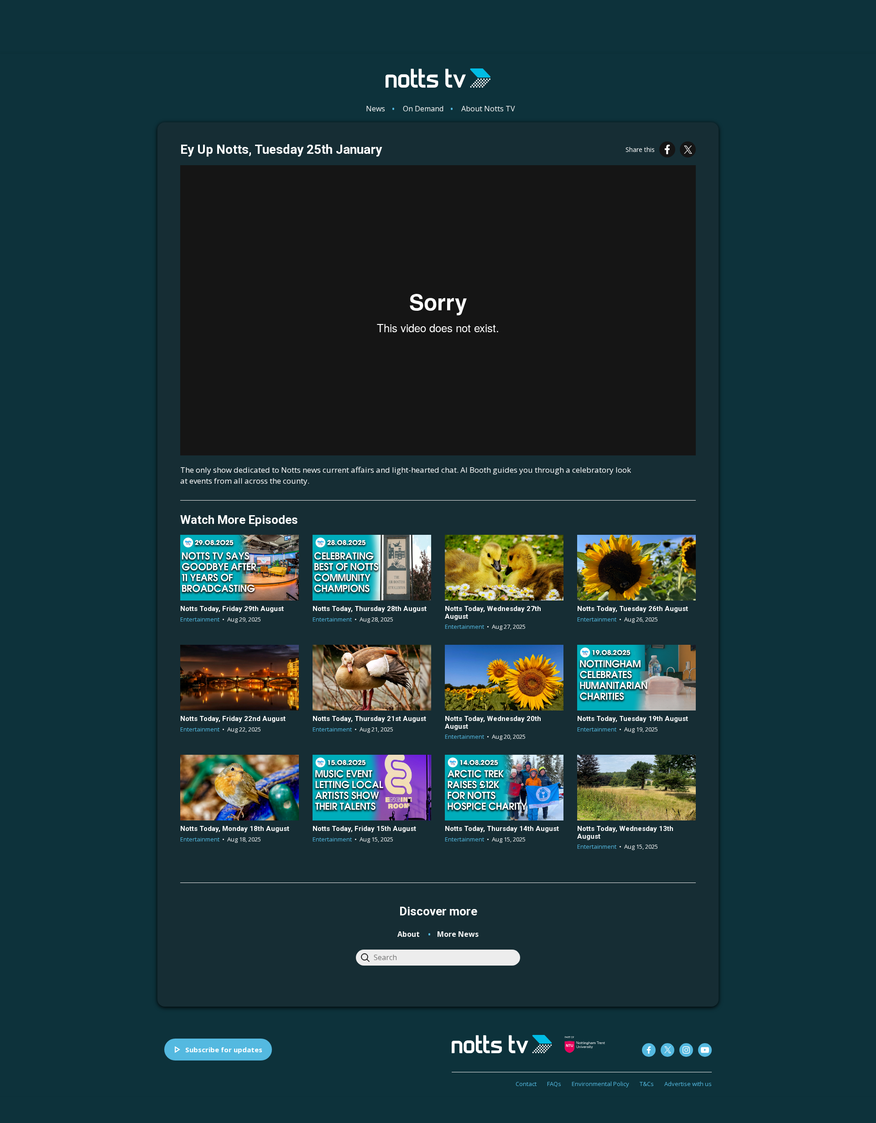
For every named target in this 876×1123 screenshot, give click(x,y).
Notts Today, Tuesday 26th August (632, 609)
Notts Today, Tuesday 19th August (632, 719)
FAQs (554, 1084)
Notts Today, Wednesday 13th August (625, 833)
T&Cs (647, 1084)
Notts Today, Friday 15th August (364, 829)
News (375, 109)
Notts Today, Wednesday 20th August (493, 723)
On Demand (423, 109)
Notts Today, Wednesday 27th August (493, 613)
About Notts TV (488, 109)
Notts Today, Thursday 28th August (370, 609)
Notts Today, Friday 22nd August (233, 719)
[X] (688, 149)
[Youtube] (705, 1050)
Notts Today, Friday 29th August (232, 609)
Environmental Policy (600, 1084)
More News (458, 934)
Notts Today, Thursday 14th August (502, 829)
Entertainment (199, 619)
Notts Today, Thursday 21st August (369, 719)
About (408, 934)
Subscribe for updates (223, 1049)
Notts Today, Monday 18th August (234, 829)
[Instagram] (686, 1050)
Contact (526, 1084)
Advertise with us (688, 1084)
